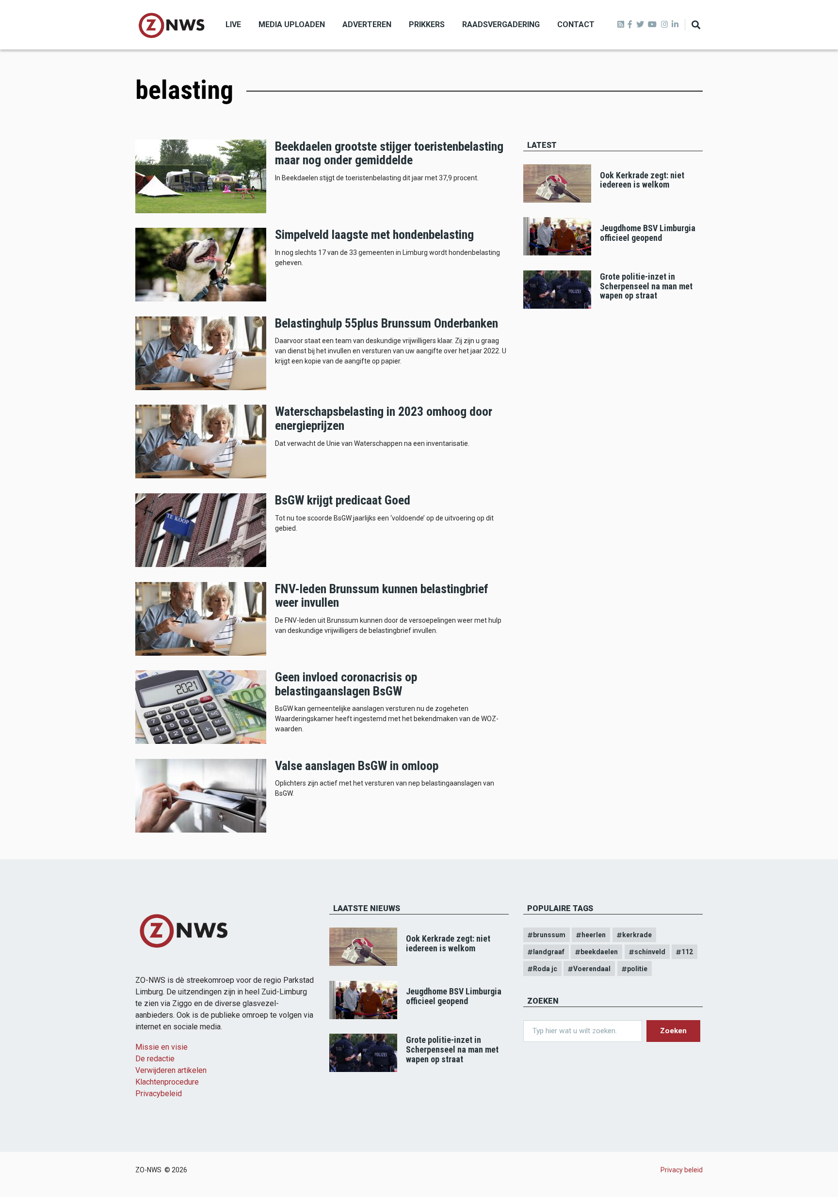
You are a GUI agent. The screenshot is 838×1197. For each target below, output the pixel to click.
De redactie (155, 1058)
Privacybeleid (158, 1093)
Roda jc (545, 969)
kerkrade (637, 935)
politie (637, 969)
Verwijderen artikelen (171, 1070)
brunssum (549, 935)
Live (233, 24)
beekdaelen (599, 952)
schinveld (649, 952)
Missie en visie (161, 1047)
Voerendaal (592, 969)
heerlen (593, 935)
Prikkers (427, 24)
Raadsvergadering (501, 24)
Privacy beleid (682, 1170)
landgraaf (548, 952)
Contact (576, 24)
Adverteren (366, 24)
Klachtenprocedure (167, 1082)
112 (687, 952)
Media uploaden (291, 24)
